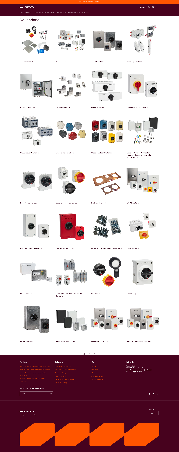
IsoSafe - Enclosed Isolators (139, 342)
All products (61, 62)
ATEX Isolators (97, 62)
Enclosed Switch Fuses (30, 248)
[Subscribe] (51, 393)
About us (93, 366)
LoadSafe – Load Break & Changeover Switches (35, 369)
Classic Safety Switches (101, 153)
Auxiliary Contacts (135, 62)
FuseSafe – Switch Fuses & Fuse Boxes (70, 295)
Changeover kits (98, 107)
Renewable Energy (61, 382)
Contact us (94, 369)
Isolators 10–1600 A (99, 342)
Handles (94, 294)
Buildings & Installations (63, 366)
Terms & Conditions (97, 376)
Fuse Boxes (25, 294)
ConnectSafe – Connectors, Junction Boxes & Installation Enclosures (139, 155)
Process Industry (60, 373)
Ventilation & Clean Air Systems (65, 379)
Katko (25, 415)
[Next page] (94, 353)
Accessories (25, 62)
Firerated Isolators (64, 248)
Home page (132, 294)
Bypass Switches (27, 107)
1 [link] (84, 353)
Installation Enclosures (65, 342)
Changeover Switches (136, 107)
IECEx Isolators (26, 342)
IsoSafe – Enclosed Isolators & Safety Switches (35, 366)
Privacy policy (32, 415)
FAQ (92, 373)
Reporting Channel (97, 379)
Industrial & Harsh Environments (65, 369)
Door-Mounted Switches (66, 203)
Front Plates (132, 248)
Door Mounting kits (28, 203)
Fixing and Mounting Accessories (105, 248)
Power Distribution (61, 376)
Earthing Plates (97, 203)
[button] (149, 7)
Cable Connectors (63, 107)
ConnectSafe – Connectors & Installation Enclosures (33, 374)
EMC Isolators (133, 203)
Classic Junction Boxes (66, 153)
